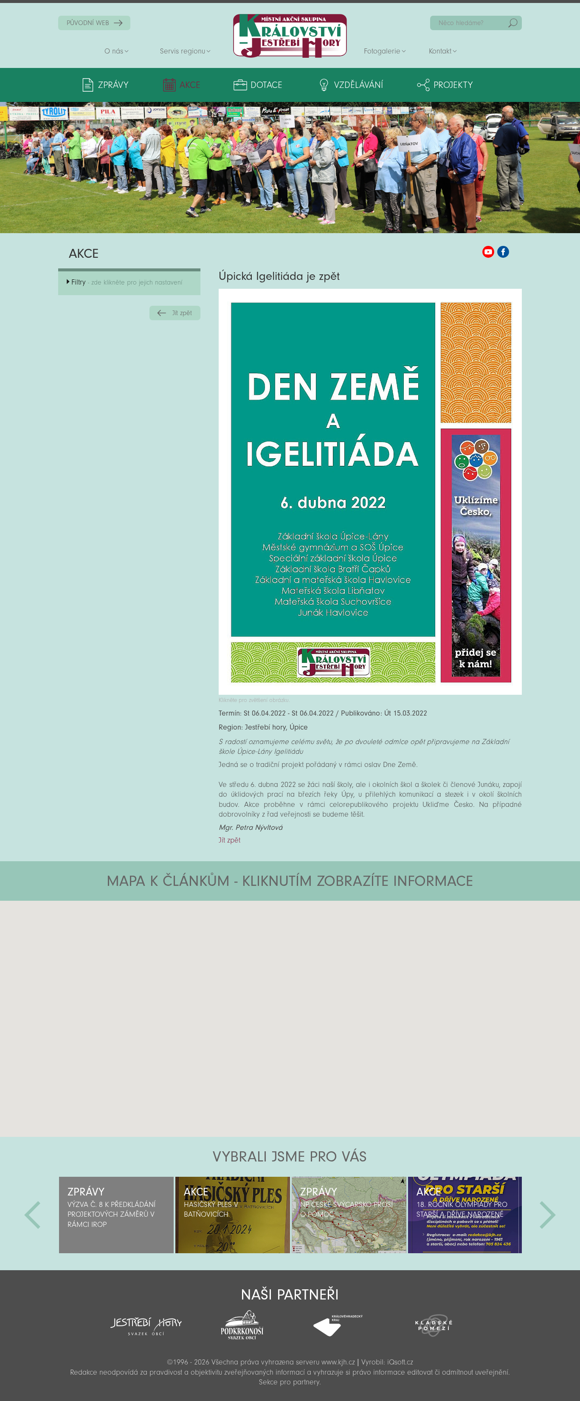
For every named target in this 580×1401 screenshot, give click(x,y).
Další (548, 1215)
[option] (116, 1215)
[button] (313, 951)
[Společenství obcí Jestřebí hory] (146, 1320)
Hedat (513, 23)
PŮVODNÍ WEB (88, 23)
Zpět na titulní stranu (290, 36)
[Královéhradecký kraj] (338, 1321)
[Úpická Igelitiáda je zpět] (370, 692)
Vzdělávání (358, 84)
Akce (190, 84)
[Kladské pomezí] (434, 1321)
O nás (113, 51)
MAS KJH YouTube (488, 252)
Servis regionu (182, 51)
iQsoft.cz (400, 1362)
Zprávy (113, 84)
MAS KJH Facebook (503, 252)
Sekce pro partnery (289, 1382)
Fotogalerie (382, 51)
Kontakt (440, 51)
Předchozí (32, 1215)
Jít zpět (182, 313)
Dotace (266, 84)
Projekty (453, 84)
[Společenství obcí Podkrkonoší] (242, 1322)
